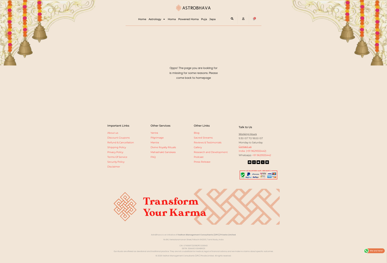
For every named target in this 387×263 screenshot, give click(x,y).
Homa (172, 19)
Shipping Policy (116, 147)
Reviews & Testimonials (207, 142)
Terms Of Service (117, 157)
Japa (212, 19)
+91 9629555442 (261, 155)
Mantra (155, 142)
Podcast (198, 157)
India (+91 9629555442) (252, 151)
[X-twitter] (263, 162)
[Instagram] (254, 162)
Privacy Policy (115, 152)
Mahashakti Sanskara (163, 152)
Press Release (202, 161)
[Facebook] (249, 162)
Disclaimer (113, 166)
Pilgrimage (157, 137)
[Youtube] (258, 162)
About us (112, 132)
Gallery (198, 147)
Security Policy (115, 161)
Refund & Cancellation (120, 142)
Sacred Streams (203, 137)
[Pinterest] (267, 162)
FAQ (153, 157)
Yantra (154, 132)
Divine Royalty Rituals (163, 147)
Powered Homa (188, 19)
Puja (204, 19)
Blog (196, 132)
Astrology (155, 19)
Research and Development (211, 152)
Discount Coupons (118, 137)
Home (142, 19)
